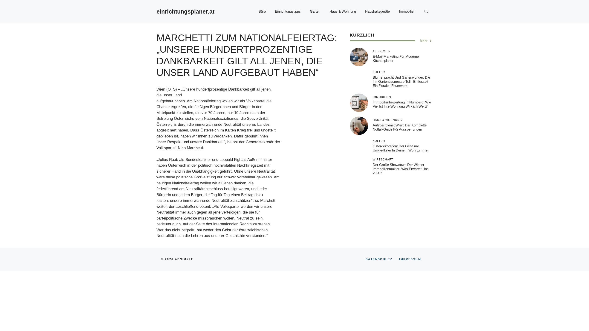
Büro (262, 11)
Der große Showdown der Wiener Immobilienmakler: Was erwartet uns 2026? (401, 169)
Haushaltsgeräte (377, 11)
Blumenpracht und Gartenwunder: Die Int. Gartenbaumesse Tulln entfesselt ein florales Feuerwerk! (401, 81)
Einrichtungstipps (288, 11)
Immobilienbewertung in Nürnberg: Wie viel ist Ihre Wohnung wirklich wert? (402, 104)
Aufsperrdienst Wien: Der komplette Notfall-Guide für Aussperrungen (400, 127)
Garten (315, 11)
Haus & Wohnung (342, 11)
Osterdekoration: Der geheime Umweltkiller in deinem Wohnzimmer (401, 148)
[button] (426, 11)
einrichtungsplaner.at (185, 11)
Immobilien (407, 11)
